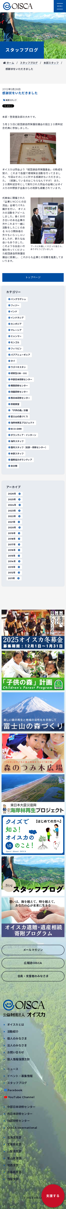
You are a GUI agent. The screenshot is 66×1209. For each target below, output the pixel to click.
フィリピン (16, 348)
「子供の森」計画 (19, 410)
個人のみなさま (17, 1038)
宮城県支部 (14, 1144)
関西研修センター (19, 385)
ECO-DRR (16, 428)
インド (14, 311)
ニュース (12, 1069)
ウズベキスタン (18, 367)
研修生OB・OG (19, 373)
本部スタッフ (51, 62)
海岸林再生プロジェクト (22, 422)
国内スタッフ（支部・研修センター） (29, 447)
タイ (13, 361)
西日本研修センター (20, 398)
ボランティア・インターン (23, 435)
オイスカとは (15, 1024)
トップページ (33, 277)
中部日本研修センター (21, 379)
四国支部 (13, 1179)
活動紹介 (13, 1031)
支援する (53, 1196)
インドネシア (17, 317)
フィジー (15, 305)
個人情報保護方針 (18, 1059)
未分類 (14, 466)
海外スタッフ (17, 441)
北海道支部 (14, 1137)
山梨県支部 (14, 1151)
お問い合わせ (15, 1052)
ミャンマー (16, 336)
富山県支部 (14, 1158)
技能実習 (15, 404)
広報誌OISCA (33, 963)
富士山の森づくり (19, 416)
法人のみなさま (17, 1045)
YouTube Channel (21, 1097)
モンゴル (15, 342)
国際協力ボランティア (21, 459)
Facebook (15, 1090)
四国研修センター (19, 391)
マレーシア (16, 330)
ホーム (10, 62)
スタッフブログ (22, 50)
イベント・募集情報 (20, 1076)
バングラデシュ (18, 299)
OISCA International (22, 1127)
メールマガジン (33, 950)
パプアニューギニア (20, 354)
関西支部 (13, 1165)
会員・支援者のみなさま (33, 976)
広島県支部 (14, 1172)
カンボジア (16, 324)
